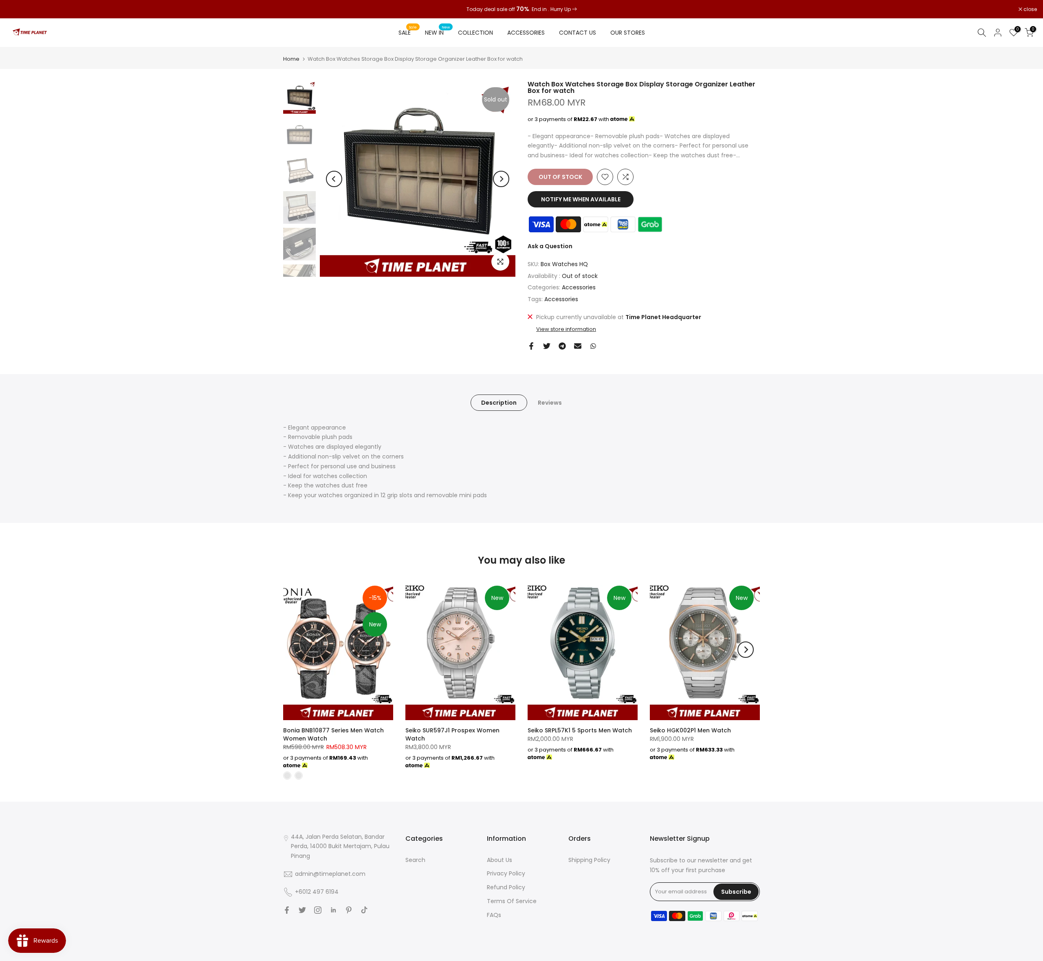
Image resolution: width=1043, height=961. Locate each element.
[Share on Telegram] (562, 346)
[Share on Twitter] (546, 346)
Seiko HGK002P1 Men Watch (690, 730)
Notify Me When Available (581, 199)
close (17, 9)
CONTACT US (577, 33)
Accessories (579, 287)
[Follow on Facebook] (286, 910)
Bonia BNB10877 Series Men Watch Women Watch (333, 734)
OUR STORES (627, 33)
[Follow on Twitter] (302, 910)
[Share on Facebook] (531, 346)
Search (415, 860)
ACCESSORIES (526, 33)
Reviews (550, 402)
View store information (566, 329)
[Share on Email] (577, 346)
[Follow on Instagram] (317, 910)
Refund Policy (506, 887)
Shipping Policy (589, 860)
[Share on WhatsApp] (593, 346)
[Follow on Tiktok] (364, 910)
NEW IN (437, 32)
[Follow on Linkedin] (333, 910)
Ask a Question (550, 246)
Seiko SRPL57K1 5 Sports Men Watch (580, 730)
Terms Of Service (512, 901)
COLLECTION (475, 33)
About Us (499, 860)
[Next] (501, 179)
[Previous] (334, 179)
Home (291, 59)
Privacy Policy (506, 873)
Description (499, 402)
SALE (407, 32)
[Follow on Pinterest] (348, 910)
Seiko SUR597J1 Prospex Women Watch (452, 734)
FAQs (494, 915)
